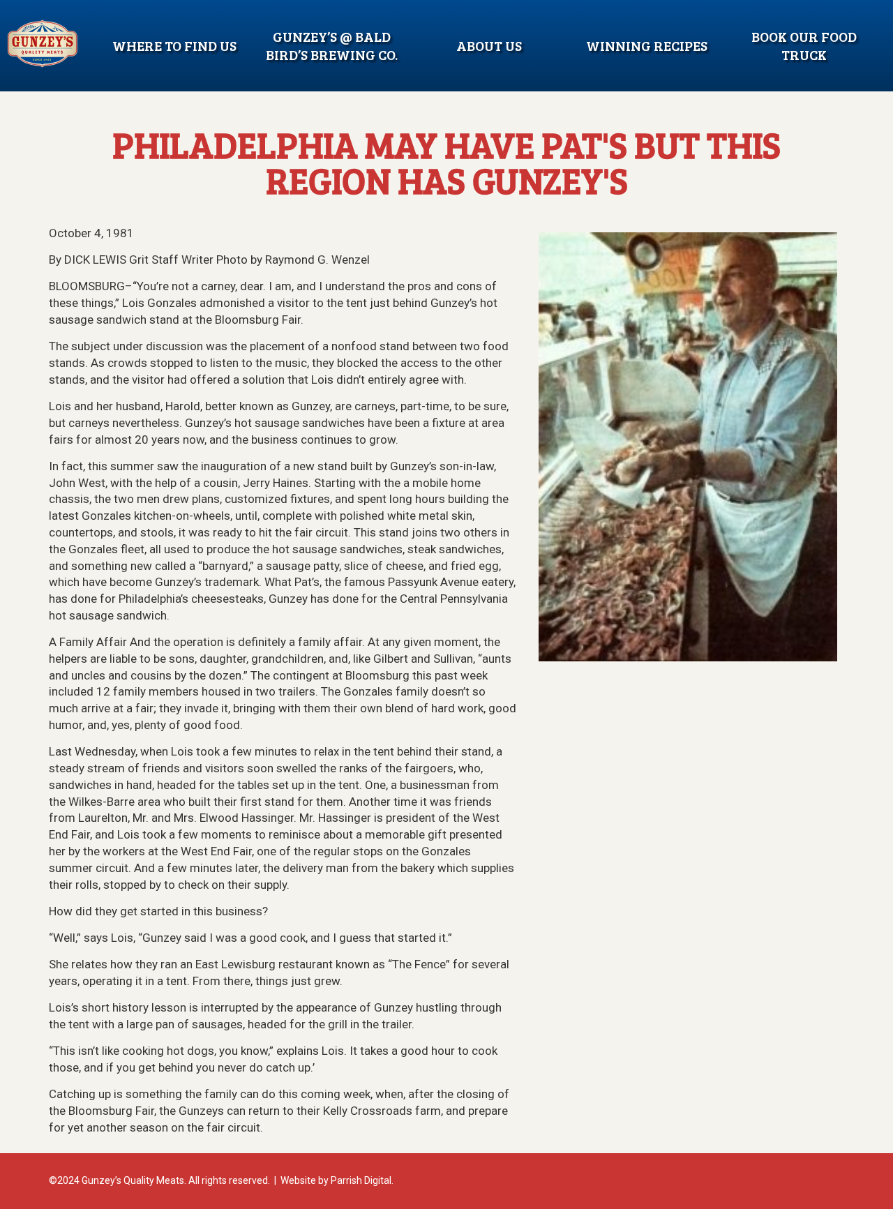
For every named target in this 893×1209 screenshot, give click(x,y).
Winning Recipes (646, 45)
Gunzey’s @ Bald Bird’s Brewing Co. (332, 45)
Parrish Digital (361, 1180)
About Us (489, 45)
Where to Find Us (174, 45)
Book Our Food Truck (804, 45)
